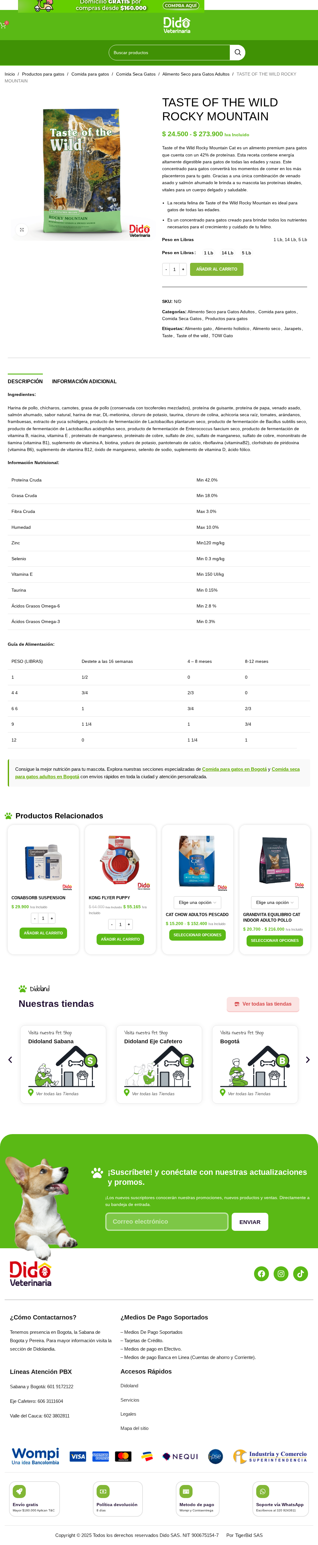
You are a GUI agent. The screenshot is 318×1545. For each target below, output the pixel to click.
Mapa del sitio (134, 1428)
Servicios (129, 1400)
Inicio (10, 74)
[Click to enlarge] (22, 230)
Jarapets (292, 328)
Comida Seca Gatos (136, 74)
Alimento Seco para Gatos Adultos (196, 74)
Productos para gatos (44, 74)
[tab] (25, 381)
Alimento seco (266, 328)
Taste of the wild (192, 335)
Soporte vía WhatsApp (280, 1504)
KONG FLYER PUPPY (109, 898)
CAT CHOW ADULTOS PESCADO (197, 914)
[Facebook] (261, 1273)
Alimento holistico (232, 328)
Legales (128, 1414)
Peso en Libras (178, 252)
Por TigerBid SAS (244, 1535)
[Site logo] (177, 24)
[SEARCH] (237, 52)
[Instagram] (281, 1273)
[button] (43, 933)
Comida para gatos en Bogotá (234, 769)
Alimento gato (198, 328)
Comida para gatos (90, 74)
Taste (167, 335)
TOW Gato (222, 335)
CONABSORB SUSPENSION (38, 898)
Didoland (129, 1385)
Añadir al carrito (216, 269)
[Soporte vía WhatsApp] (262, 1491)
